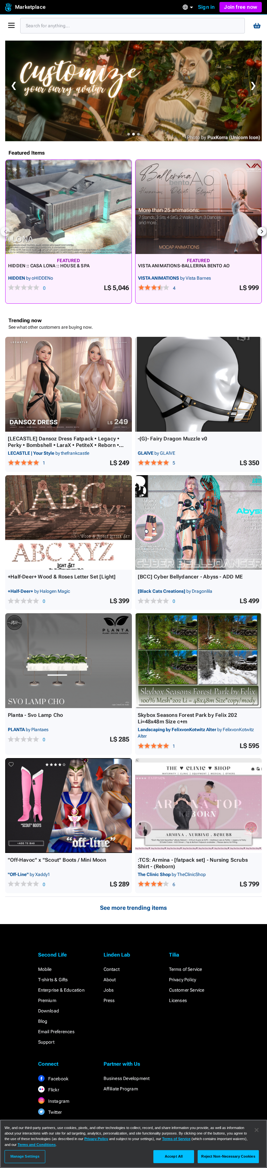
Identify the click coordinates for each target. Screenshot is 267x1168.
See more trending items (133, 907)
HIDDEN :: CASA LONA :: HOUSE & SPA (49, 265)
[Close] (256, 1130)
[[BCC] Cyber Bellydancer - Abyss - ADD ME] (198, 522)
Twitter (54, 1112)
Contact (111, 969)
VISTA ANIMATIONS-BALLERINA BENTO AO (184, 265)
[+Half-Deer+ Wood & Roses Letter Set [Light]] (68, 522)
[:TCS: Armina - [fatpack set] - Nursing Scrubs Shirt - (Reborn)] (198, 805)
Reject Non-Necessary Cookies (228, 1156)
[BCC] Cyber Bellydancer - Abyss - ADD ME (190, 577)
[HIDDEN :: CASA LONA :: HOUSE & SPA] (69, 207)
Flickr (53, 1089)
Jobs (109, 990)
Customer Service (186, 990)
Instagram (58, 1101)
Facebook (58, 1078)
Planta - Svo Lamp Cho (35, 715)
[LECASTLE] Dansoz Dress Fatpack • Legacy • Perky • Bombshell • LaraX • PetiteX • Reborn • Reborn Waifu (63, 445)
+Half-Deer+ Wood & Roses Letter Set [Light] (62, 577)
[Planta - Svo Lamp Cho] (68, 660)
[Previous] (5, 231)
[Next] (261, 231)
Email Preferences (56, 1031)
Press (109, 1000)
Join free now (240, 7)
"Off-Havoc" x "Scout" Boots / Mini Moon (57, 860)
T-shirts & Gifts (53, 979)
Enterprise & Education (61, 990)
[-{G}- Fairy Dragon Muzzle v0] (198, 384)
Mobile (45, 969)
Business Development (127, 1078)
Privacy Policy (182, 979)
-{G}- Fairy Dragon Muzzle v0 (172, 439)
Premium (47, 1000)
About (110, 979)
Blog (43, 1021)
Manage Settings (25, 1156)
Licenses (178, 1000)
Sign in (206, 7)
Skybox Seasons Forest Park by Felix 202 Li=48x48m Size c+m (187, 718)
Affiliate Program (121, 1088)
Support (46, 1042)
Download (48, 1010)
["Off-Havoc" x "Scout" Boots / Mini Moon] (68, 805)
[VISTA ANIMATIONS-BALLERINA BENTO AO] (198, 207)
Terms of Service (185, 969)
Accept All (174, 1156)
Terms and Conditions (37, 1145)
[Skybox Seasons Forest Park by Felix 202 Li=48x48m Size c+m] (198, 660)
